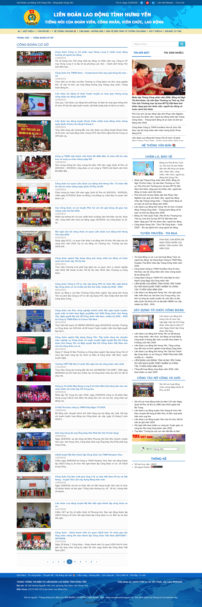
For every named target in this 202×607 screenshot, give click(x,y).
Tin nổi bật (142, 52)
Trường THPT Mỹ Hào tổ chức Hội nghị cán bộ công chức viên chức (89, 364)
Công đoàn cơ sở (43, 38)
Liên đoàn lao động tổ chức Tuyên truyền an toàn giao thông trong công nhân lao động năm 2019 (91, 95)
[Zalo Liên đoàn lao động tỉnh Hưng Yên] (153, 2)
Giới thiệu (28, 31)
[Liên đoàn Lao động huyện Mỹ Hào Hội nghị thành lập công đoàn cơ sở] (34, 515)
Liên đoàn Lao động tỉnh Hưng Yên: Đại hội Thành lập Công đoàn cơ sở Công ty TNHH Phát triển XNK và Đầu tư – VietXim (158, 354)
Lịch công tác (108, 575)
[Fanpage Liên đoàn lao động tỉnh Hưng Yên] (142, 2)
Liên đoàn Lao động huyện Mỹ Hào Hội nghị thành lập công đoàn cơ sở (91, 504)
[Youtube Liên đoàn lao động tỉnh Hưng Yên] (148, 2)
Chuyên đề (44, 31)
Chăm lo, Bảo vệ (158, 156)
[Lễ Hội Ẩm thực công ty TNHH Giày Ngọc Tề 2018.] (34, 417)
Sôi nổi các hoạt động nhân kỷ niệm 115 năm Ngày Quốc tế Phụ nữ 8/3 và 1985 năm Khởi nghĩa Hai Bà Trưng (158, 404)
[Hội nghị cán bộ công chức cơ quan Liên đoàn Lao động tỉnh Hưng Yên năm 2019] (34, 242)
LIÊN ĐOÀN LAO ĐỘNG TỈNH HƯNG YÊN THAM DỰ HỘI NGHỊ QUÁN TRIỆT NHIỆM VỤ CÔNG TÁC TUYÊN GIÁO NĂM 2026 (157, 286)
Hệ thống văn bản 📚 (65, 31)
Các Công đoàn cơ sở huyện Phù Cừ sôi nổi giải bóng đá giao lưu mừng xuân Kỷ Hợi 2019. (91, 209)
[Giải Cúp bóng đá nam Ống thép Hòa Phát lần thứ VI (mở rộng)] (34, 441)
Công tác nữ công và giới (158, 378)
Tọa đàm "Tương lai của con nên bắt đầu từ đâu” (157, 431)
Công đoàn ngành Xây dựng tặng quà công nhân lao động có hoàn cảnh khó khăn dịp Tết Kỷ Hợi (91, 259)
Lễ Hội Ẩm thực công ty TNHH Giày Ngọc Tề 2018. (80, 407)
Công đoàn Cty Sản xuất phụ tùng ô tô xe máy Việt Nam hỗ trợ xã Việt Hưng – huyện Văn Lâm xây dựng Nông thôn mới (91, 478)
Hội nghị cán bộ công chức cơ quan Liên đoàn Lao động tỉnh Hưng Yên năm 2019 (91, 233)
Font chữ (180, 2)
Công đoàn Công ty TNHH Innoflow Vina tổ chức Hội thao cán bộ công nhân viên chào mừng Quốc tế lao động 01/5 (156, 130)
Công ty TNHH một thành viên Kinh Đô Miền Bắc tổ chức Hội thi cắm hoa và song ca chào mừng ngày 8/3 (91, 157)
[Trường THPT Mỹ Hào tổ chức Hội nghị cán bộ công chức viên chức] (34, 372)
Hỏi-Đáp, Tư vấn (173, 31)
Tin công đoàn (34, 575)
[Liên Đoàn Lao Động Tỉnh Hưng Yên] (101, 17)
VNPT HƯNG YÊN (107, 602)
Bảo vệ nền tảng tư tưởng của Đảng (126, 31)
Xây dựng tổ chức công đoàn (159, 310)
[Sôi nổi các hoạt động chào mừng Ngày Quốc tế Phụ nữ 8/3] (145, 390)
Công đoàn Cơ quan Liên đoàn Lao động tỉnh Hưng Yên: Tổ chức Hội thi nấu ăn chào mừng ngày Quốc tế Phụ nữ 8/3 (91, 185)
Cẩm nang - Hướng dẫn (91, 31)
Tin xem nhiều (174, 52)
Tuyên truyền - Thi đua (158, 233)
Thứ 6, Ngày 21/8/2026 (126, 2)
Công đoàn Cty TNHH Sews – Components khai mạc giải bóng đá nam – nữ (91, 74)
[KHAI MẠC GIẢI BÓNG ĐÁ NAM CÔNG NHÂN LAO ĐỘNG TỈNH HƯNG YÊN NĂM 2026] (145, 245)
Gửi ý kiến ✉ (155, 31)
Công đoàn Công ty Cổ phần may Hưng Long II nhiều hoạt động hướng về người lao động (91, 53)
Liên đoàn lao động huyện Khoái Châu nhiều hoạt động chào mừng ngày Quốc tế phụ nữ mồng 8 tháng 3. (91, 122)
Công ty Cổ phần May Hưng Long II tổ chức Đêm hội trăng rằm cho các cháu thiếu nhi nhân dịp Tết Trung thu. (91, 387)
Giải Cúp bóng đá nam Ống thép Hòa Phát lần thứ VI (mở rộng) (87, 433)
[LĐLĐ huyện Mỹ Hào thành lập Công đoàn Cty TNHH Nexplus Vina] (34, 463)
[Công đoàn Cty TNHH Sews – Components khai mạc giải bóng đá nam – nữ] (34, 80)
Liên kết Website (165, 2)
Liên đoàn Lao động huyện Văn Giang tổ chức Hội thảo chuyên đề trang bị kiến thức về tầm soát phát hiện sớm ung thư (158, 413)
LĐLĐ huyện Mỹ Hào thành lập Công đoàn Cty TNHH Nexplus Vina (88, 455)
